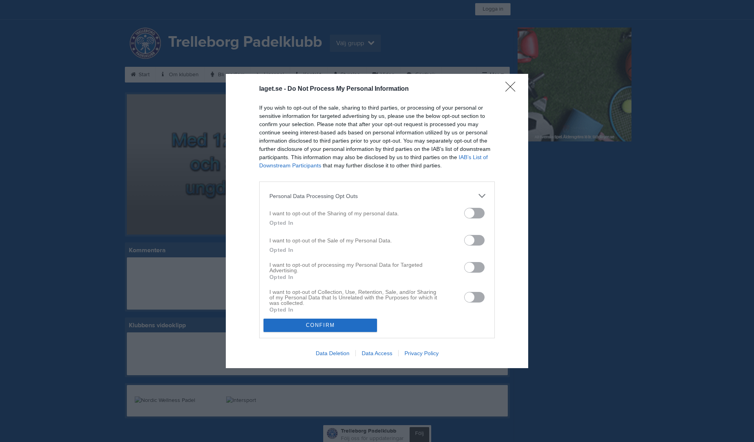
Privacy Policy (421, 353)
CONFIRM (320, 325)
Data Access (377, 353)
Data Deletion (333, 353)
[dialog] (377, 221)
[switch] (474, 213)
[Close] (512, 89)
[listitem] (377, 196)
